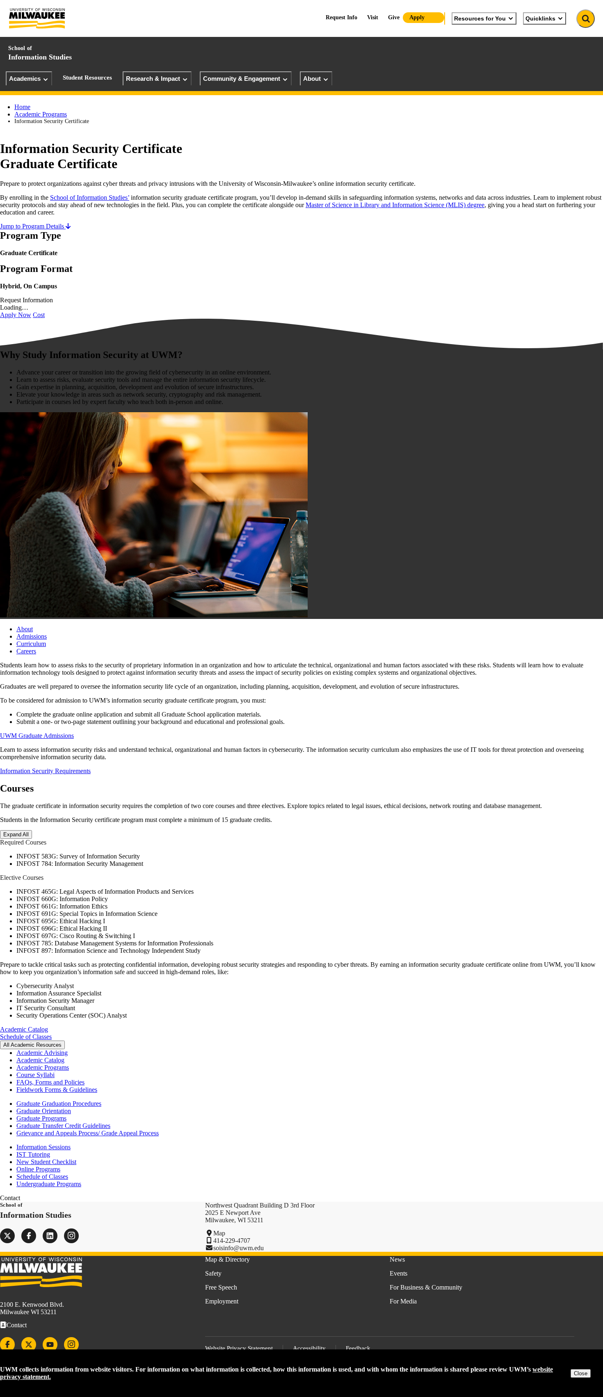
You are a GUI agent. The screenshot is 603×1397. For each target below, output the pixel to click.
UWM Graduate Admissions (37, 735)
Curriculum (31, 643)
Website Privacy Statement (239, 1348)
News (397, 1259)
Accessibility (309, 1348)
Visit (372, 17)
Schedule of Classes (26, 1036)
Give (394, 17)
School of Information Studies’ (89, 197)
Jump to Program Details (33, 226)
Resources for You (480, 18)
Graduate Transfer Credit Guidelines (63, 1125)
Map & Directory (227, 1259)
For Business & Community (426, 1287)
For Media (403, 1301)
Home (22, 106)
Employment (221, 1301)
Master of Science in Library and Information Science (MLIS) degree (395, 204)
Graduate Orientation (43, 1110)
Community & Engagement (241, 78)
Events (398, 1273)
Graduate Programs (41, 1118)
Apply (417, 17)
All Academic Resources (32, 1045)
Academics (25, 78)
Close (580, 1373)
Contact (17, 1325)
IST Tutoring (33, 1154)
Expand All (16, 834)
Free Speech (221, 1287)
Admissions (31, 636)
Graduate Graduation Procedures (58, 1103)
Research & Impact (153, 78)
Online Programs (38, 1169)
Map (219, 1233)
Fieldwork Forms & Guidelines (56, 1089)
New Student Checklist (46, 1161)
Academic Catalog (24, 1029)
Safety (213, 1273)
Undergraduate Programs (48, 1183)
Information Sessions (43, 1147)
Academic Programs (40, 114)
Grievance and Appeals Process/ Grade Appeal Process (87, 1133)
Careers (26, 651)
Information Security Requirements (45, 770)
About (312, 78)
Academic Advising (42, 1052)
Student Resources (87, 77)
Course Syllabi (35, 1074)
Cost (39, 314)
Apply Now (15, 314)
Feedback (358, 1348)
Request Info (341, 17)
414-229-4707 (231, 1240)
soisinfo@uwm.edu (238, 1247)
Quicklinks (540, 18)
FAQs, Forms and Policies (50, 1082)
